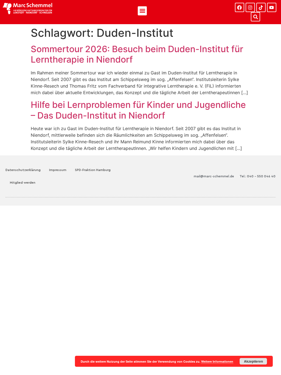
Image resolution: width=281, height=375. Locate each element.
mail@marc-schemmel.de (214, 176)
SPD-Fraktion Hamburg (93, 170)
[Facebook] (239, 7)
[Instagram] (250, 7)
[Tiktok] (261, 7)
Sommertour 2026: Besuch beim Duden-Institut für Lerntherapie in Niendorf (137, 54)
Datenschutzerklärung (23, 170)
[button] (142, 10)
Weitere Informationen (217, 361)
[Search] (255, 16)
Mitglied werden (22, 182)
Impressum (57, 170)
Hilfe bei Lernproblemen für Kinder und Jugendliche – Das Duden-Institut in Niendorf (138, 110)
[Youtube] (271, 7)
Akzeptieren (253, 361)
